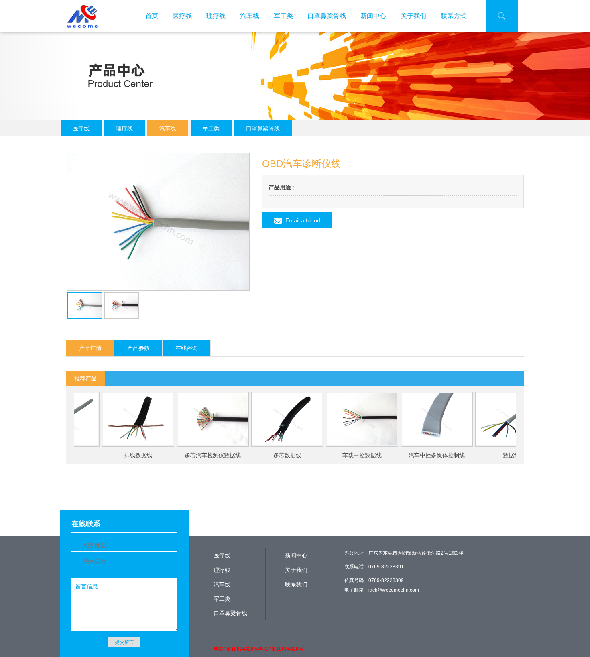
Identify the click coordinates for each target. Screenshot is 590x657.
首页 (151, 15)
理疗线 (216, 15)
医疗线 (182, 15)
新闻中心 (373, 15)
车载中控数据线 (347, 455)
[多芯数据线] (273, 419)
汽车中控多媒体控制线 (422, 455)
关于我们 (413, 15)
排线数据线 (124, 455)
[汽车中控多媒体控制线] (422, 419)
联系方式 (453, 15)
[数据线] (497, 419)
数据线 (496, 455)
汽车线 (249, 15)
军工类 (283, 15)
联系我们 (296, 584)
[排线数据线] (123, 419)
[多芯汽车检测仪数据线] (198, 419)
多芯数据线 (273, 455)
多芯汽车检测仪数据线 (198, 455)
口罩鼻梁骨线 (326, 15)
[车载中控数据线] (347, 419)
